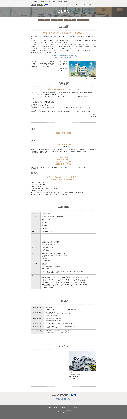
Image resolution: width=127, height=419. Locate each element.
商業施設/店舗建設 (67, 410)
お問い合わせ (92, 5)
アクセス (83, 19)
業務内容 (75, 5)
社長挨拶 (44, 19)
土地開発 (65, 411)
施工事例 (83, 5)
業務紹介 (64, 408)
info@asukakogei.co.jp (47, 238)
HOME (59, 5)
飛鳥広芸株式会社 (39, 5)
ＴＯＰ (49, 407)
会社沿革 (70, 19)
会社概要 (57, 19)
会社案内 (67, 5)
